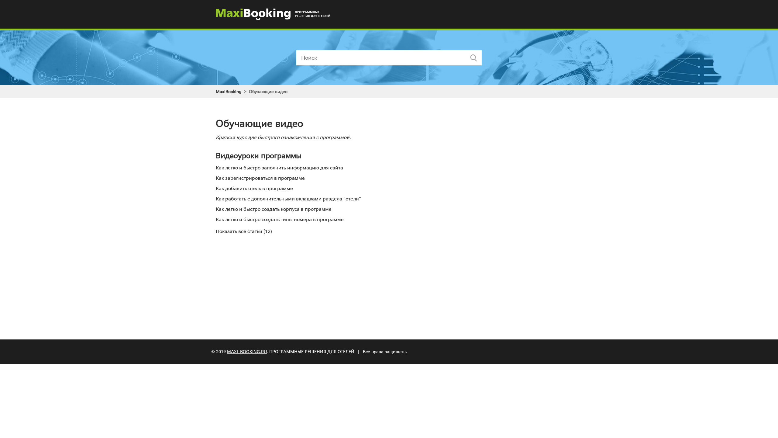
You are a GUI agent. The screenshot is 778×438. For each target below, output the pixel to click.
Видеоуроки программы (258, 156)
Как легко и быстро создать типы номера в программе (280, 219)
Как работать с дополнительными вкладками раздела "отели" (288, 199)
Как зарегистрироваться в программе (260, 178)
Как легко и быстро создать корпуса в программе (274, 209)
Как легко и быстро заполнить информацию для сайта (279, 168)
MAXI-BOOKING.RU (247, 351)
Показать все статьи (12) (244, 231)
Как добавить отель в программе (254, 188)
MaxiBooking (228, 91)
